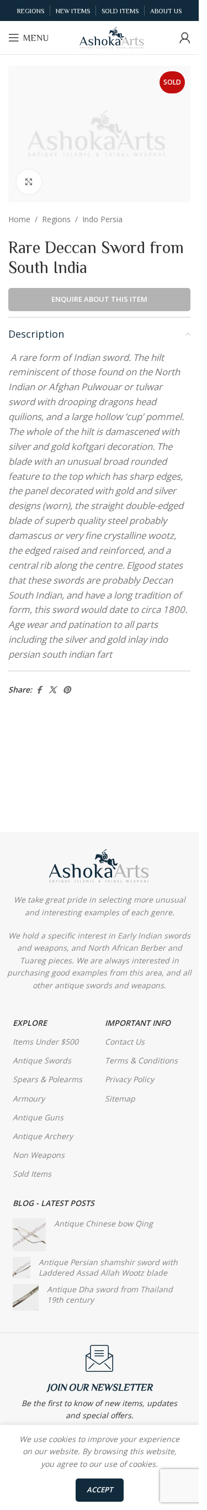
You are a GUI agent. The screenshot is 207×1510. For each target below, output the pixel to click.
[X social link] (52, 690)
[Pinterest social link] (67, 690)
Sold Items (32, 1173)
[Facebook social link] (38, 690)
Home (19, 219)
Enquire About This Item (99, 299)
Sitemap (120, 1098)
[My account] (185, 38)
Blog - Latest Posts (53, 1203)
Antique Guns (38, 1117)
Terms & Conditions (141, 1060)
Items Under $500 (45, 1041)
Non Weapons (39, 1155)
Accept (100, 1490)
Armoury (29, 1098)
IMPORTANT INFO (138, 1023)
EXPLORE (30, 1023)
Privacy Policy (129, 1079)
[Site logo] (112, 37)
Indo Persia (102, 219)
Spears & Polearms (47, 1079)
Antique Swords (42, 1060)
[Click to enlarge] (29, 182)
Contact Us (125, 1041)
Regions (56, 219)
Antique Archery (43, 1136)
